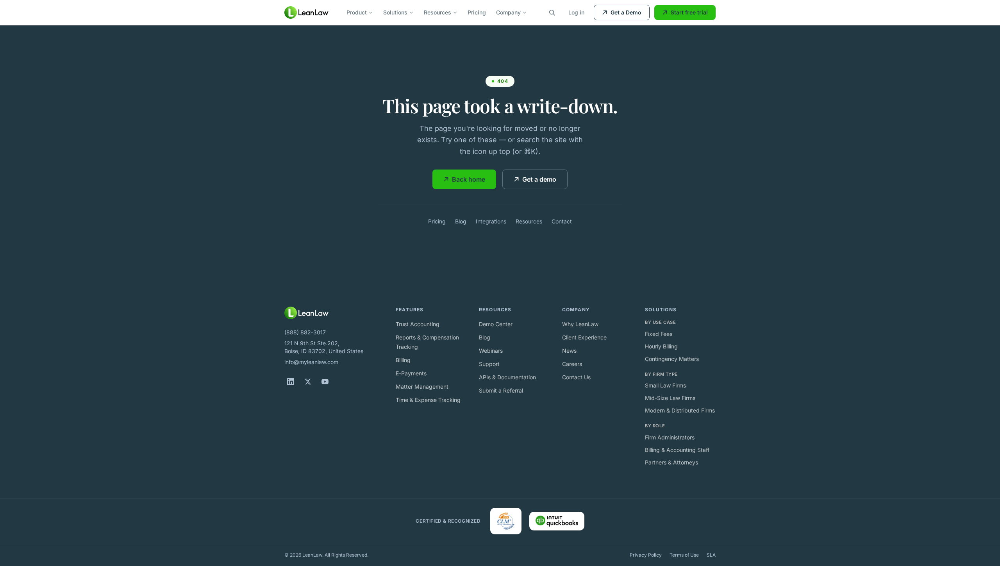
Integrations (491, 221)
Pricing (477, 12)
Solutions (395, 12)
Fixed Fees (658, 333)
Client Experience (584, 337)
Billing (403, 360)
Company (508, 12)
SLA (711, 555)
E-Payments (411, 373)
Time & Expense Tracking (428, 399)
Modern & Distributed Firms (680, 410)
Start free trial (689, 12)
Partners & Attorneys (671, 462)
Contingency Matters (672, 358)
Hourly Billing (661, 346)
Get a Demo (626, 12)
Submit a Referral (501, 390)
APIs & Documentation (507, 377)
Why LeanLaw (580, 324)
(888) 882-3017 (305, 332)
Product (356, 12)
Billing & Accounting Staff (677, 449)
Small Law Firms (665, 385)
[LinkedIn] (290, 381)
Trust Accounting (417, 324)
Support (489, 364)
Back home (468, 179)
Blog (460, 221)
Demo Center (495, 324)
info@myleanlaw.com (311, 362)
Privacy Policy (646, 555)
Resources (437, 12)
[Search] (552, 12)
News (569, 350)
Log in (576, 12)
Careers (572, 364)
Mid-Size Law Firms (670, 398)
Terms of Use (684, 555)
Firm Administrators (670, 437)
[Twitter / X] (308, 381)
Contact (562, 221)
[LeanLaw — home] (306, 12)
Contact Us (576, 377)
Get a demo (539, 179)
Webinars (491, 350)
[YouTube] (325, 381)
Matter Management (422, 386)
